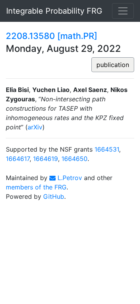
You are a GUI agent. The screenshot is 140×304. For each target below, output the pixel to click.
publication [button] (112, 65)
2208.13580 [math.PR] (51, 36)
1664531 (106, 149)
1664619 (45, 159)
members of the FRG (36, 187)
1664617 (18, 159)
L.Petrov (69, 178)
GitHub (53, 196)
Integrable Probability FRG (54, 11)
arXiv (35, 127)
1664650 (74, 159)
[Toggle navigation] (123, 11)
